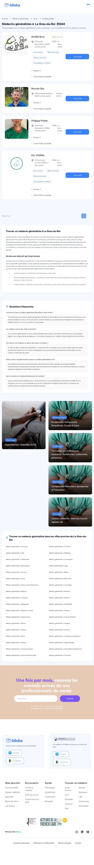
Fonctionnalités (11, 787)
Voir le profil (77, 56)
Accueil (5, 19)
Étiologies (49, 801)
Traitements (50, 796)
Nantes (82, 787)
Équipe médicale (12, 792)
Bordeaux (83, 792)
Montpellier (84, 806)
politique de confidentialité (54, 708)
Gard (35, 19)
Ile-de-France (68, 788)
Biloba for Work (11, 801)
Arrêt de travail (31, 795)
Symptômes (50, 792)
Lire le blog (10, 806)
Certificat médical (29, 788)
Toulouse (68, 804)
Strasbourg (84, 801)
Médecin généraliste (21, 19)
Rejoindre (9, 796)
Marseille (69, 799)
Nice (67, 808)
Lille (80, 796)
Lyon (67, 795)
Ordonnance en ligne (32, 800)
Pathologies (50, 787)
